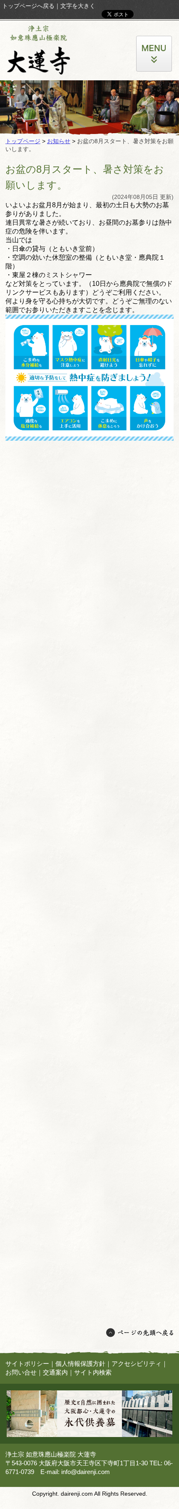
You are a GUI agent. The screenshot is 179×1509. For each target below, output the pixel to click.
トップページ (22, 141)
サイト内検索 (93, 1372)
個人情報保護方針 (80, 1363)
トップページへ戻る (28, 5)
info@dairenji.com (85, 1471)
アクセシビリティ (137, 1363)
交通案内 (55, 1372)
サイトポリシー (27, 1363)
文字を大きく (77, 5)
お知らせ (58, 141)
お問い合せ (21, 1372)
